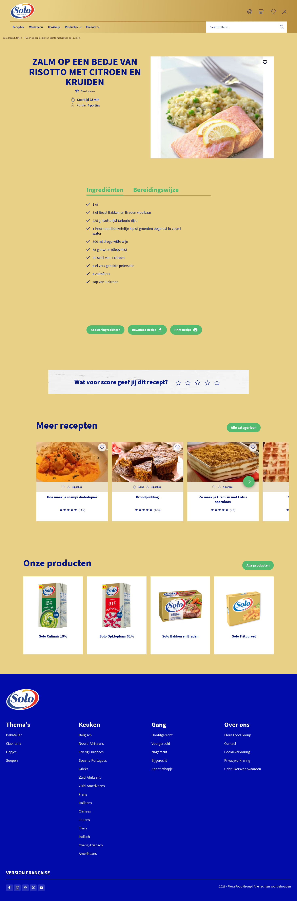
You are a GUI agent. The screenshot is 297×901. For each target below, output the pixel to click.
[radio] (180, 382)
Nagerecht (159, 752)
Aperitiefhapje (162, 769)
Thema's (91, 27)
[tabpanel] (148, 246)
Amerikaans (88, 853)
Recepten (18, 27)
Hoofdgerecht (162, 735)
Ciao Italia (13, 743)
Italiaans (85, 802)
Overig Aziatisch (91, 845)
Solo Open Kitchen (12, 37)
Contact (230, 743)
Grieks (83, 769)
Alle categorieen (243, 427)
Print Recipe (182, 330)
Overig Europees (91, 752)
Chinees (85, 811)
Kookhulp (54, 27)
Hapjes (11, 752)
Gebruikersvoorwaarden (242, 769)
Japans (84, 819)
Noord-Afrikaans (91, 743)
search (281, 27)
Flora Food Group (237, 735)
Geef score (88, 91)
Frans (83, 794)
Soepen (12, 760)
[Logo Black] (22, 2)
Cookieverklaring (237, 752)
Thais (83, 828)
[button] (249, 11)
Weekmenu (36, 27)
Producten (71, 27)
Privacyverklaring (237, 760)
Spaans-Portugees (93, 760)
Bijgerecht (159, 760)
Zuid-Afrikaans (90, 777)
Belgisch (85, 735)
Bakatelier (14, 735)
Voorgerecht (161, 743)
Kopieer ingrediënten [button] (105, 330)
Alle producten (258, 565)
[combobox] (246, 27)
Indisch (84, 836)
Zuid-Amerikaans (92, 785)
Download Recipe (144, 330)
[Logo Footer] (22, 691)
